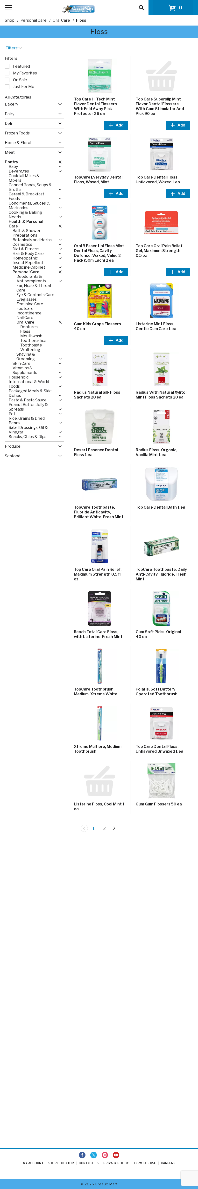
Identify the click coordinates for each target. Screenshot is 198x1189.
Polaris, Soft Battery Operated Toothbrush (156, 691)
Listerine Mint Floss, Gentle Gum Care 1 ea (156, 326)
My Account (33, 1163)
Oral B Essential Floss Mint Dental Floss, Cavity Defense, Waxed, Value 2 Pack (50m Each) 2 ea (99, 253)
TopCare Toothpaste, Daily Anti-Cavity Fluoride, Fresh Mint (161, 574)
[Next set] (114, 828)
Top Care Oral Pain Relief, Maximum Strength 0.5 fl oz (97, 574)
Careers (168, 1163)
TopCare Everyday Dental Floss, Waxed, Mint (98, 179)
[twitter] (93, 1155)
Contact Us (89, 1163)
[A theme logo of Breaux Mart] (78, 9)
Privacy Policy (116, 1163)
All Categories (18, 97)
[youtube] (116, 1155)
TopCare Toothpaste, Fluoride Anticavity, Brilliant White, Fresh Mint (98, 512)
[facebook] (82, 1155)
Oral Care (61, 20)
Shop (9, 20)
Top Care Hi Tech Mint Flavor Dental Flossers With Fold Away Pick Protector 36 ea (95, 106)
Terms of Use (145, 1163)
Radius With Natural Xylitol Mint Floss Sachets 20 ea (161, 394)
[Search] (141, 5)
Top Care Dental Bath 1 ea (160, 507)
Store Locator (61, 1163)
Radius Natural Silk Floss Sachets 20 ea (97, 394)
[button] (59, 104)
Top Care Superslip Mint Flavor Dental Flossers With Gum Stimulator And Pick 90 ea (160, 106)
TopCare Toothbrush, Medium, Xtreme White (95, 691)
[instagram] (105, 1155)
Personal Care (34, 20)
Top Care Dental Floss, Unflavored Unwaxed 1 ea (159, 749)
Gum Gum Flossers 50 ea (159, 804)
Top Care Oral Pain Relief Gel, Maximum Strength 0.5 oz (159, 251)
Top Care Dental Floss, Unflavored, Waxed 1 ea (158, 179)
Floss (81, 20)
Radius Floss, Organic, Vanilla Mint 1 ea (156, 452)
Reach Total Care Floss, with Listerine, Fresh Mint (98, 634)
